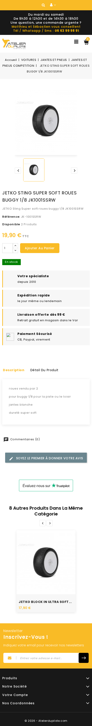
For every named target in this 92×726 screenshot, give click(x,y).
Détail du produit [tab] (44, 370)
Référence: (11, 217)
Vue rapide (41, 555)
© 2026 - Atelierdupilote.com (46, 721)
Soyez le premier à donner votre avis (49, 458)
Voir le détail (50, 568)
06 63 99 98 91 (67, 30)
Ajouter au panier (40, 248)
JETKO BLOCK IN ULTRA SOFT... (45, 602)
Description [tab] (14, 370)
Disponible (11, 224)
